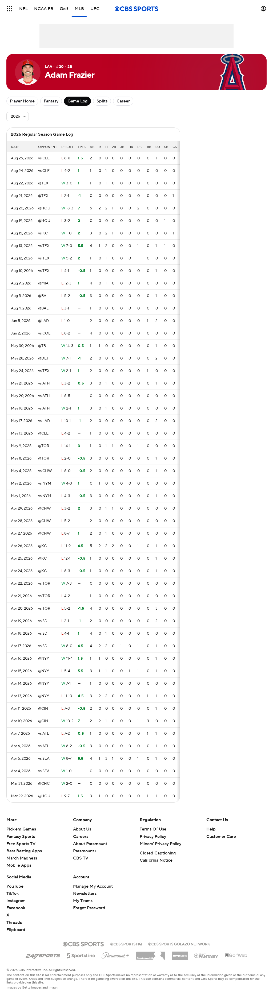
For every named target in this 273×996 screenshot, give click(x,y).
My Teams (83, 900)
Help (211, 829)
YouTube (14, 886)
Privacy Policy (153, 836)
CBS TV (80, 858)
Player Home (22, 101)
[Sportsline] (81, 954)
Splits (102, 101)
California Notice (156, 860)
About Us (82, 829)
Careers (80, 836)
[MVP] (180, 953)
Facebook (15, 908)
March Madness (21, 858)
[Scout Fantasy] (206, 955)
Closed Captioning (158, 853)
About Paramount (90, 843)
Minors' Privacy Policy (160, 843)
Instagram (16, 900)
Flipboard (15, 929)
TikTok (12, 893)
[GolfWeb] (236, 955)
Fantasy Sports (20, 836)
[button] (9, 8)
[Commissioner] (150, 953)
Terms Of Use (153, 829)
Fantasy (51, 101)
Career (123, 101)
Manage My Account (93, 886)
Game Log (77, 101)
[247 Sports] (43, 954)
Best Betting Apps (24, 851)
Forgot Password (89, 908)
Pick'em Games (21, 829)
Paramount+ (85, 851)
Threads (14, 922)
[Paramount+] (116, 954)
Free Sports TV (20, 843)
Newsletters (85, 893)
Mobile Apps (18, 865)
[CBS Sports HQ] (126, 943)
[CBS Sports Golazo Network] (179, 943)
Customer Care (221, 836)
